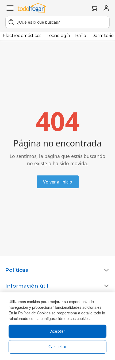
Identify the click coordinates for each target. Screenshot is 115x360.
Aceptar (57, 331)
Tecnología (58, 35)
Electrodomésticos (22, 35)
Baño (80, 35)
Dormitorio (102, 35)
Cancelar (57, 346)
